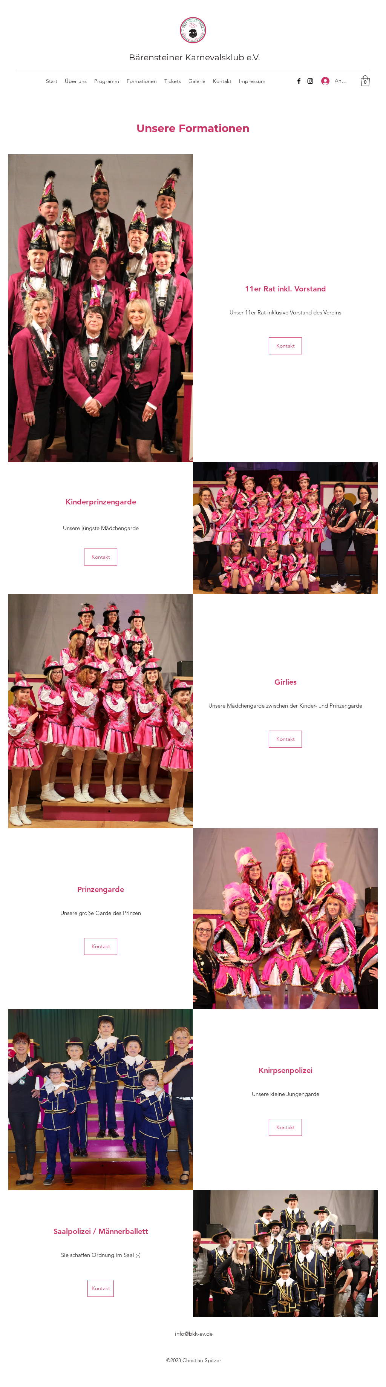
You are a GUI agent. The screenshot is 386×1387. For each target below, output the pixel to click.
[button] (365, 80)
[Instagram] (310, 81)
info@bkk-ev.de (194, 1333)
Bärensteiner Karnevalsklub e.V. (194, 57)
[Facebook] (299, 81)
